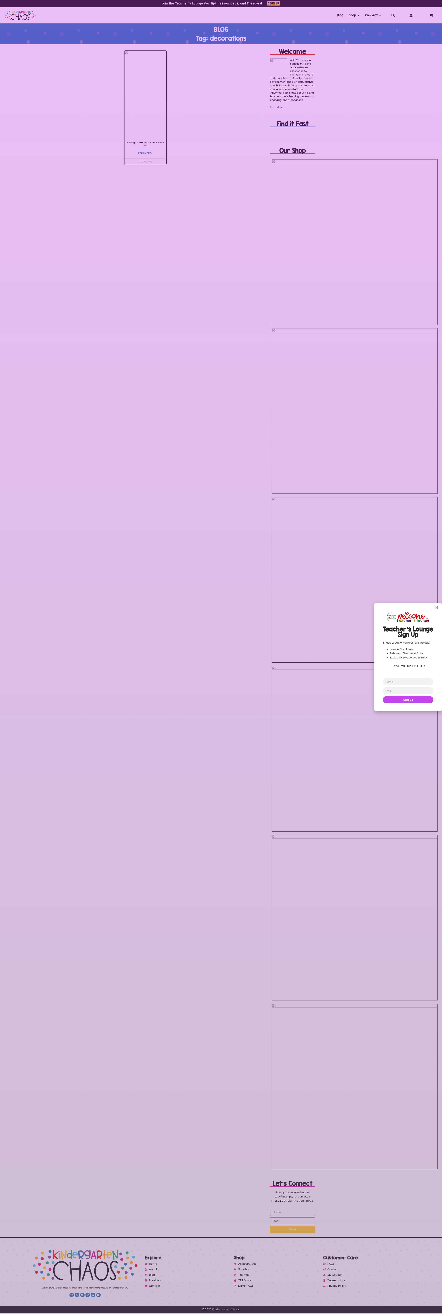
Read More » (145, 153)
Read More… (277, 107)
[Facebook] (71, 1295)
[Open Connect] (380, 15)
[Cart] (431, 15)
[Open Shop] (358, 15)
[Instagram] (77, 1295)
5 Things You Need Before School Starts (145, 144)
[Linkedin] (98, 1295)
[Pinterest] (93, 1295)
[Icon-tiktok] (87, 1295)
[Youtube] (82, 1295)
